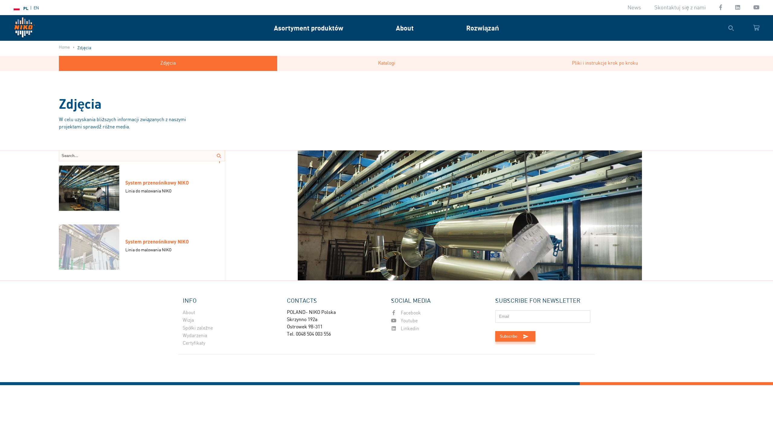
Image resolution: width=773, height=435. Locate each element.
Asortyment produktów (308, 28)
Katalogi (386, 63)
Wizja (188, 320)
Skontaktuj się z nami (680, 8)
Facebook (410, 313)
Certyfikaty (194, 343)
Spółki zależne (198, 328)
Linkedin (409, 328)
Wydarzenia (195, 335)
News (634, 8)
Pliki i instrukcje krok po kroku (605, 63)
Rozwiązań (482, 28)
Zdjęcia (168, 63)
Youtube (408, 321)
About (405, 28)
